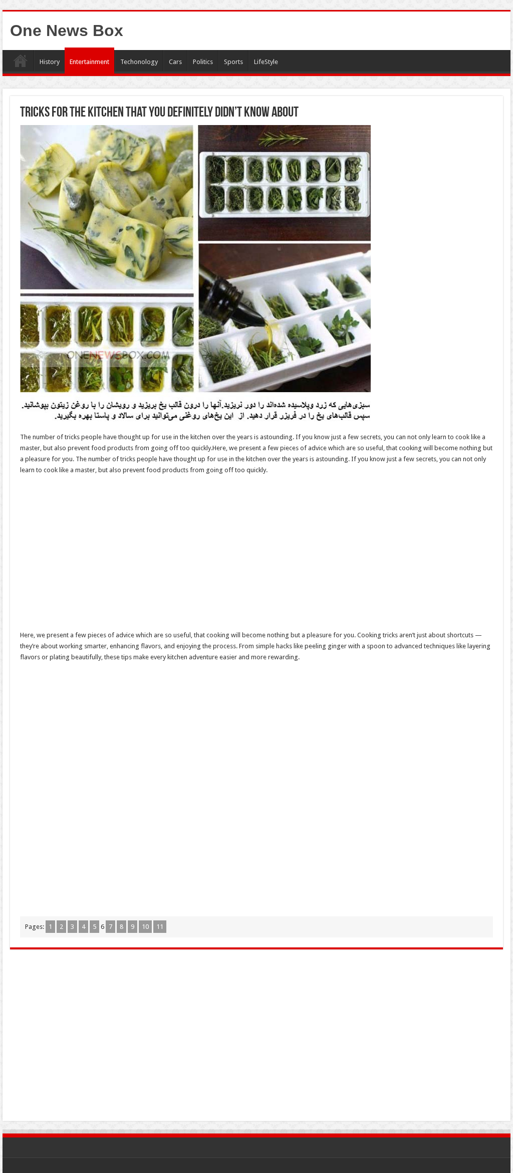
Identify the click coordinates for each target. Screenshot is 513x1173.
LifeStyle (266, 62)
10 (145, 926)
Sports (233, 62)
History (50, 62)
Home (21, 60)
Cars (175, 62)
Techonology (139, 62)
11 (159, 926)
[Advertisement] (256, 556)
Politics (203, 62)
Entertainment (89, 62)
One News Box (66, 31)
